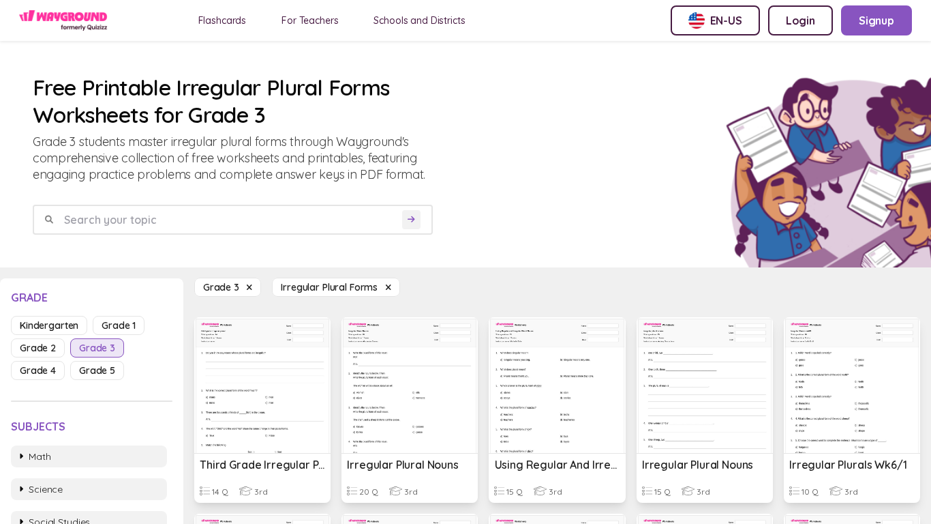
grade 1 (119, 325)
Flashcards (222, 20)
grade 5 (97, 370)
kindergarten (49, 325)
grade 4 (38, 370)
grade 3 (97, 348)
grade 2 (38, 348)
